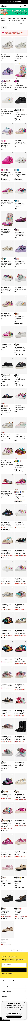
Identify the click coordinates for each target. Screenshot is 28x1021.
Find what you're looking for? (13, 950)
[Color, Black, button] (18, 344)
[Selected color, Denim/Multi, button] (2, 791)
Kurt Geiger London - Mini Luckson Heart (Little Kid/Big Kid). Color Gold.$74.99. (7, 254)
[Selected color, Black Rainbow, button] (2, 406)
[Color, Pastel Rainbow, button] (4, 406)
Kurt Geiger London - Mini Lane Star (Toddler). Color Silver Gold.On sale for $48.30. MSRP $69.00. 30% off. (7, 598)
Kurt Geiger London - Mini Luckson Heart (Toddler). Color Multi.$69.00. (20, 196)
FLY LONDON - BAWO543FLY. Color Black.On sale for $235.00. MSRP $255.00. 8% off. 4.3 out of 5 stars (7, 904)
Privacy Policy (17, 1009)
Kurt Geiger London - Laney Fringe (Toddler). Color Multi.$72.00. (20, 281)
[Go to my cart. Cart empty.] (21, 6)
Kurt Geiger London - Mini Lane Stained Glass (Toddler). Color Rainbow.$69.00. (7, 310)
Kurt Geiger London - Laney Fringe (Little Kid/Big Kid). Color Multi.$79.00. (7, 758)
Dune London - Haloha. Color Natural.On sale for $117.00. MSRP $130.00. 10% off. (7, 933)
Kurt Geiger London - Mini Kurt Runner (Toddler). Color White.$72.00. (7, 49)
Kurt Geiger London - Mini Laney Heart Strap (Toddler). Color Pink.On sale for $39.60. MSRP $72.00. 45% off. (20, 845)
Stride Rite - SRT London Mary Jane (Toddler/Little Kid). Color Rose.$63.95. (7, 873)
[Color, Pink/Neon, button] (7, 81)
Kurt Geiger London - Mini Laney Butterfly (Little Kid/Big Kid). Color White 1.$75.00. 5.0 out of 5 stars (20, 340)
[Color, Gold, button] (18, 201)
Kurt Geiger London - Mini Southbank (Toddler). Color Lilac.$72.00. (7, 136)
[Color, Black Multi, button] (18, 81)
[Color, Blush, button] (4, 170)
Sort (21, 23)
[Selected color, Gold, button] (2, 259)
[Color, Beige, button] (7, 375)
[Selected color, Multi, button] (15, 201)
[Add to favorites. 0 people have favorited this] (12, 38)
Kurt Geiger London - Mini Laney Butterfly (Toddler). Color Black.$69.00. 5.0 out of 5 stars (20, 371)
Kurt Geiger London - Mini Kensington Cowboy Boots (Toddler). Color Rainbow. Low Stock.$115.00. (7, 225)
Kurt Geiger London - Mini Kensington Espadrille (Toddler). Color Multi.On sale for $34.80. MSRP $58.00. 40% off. (20, 652)
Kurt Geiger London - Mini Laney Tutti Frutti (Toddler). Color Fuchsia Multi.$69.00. (7, 340)
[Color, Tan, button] (4, 877)
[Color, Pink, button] (7, 406)
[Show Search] (17, 6)
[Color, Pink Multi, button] (9, 81)
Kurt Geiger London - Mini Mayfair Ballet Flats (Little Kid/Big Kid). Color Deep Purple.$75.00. (20, 225)
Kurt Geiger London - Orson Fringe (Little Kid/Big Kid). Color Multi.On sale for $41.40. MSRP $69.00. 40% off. (20, 678)
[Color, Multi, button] (18, 110)
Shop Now (18, 3)
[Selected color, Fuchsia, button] (2, 170)
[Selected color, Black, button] (15, 110)
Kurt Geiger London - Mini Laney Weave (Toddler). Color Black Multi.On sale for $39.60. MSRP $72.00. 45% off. (7, 704)
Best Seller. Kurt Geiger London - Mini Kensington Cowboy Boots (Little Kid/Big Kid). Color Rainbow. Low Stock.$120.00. (20, 76)
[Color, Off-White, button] (18, 908)
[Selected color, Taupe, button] (15, 877)
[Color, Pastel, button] (20, 461)
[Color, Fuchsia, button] (4, 141)
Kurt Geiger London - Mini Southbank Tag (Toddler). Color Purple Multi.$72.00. (20, 254)
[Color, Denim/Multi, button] (9, 820)
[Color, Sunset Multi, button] (4, 81)
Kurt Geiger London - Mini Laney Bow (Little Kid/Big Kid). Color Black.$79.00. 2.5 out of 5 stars (20, 106)
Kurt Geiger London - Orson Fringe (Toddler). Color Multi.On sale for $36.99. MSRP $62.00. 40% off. (7, 678)
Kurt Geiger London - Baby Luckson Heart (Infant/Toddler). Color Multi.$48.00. (20, 401)
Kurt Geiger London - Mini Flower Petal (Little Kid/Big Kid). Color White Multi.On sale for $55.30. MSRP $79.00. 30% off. (20, 572)
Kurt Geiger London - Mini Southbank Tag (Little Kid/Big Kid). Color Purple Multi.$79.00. (7, 76)
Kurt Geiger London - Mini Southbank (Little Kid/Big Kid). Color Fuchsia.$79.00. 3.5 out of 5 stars (7, 166)
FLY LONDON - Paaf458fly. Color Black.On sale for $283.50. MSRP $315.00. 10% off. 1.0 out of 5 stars (20, 904)
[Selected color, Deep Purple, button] (15, 230)
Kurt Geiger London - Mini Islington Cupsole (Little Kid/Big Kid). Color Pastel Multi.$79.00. (20, 429)
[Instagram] (3, 980)
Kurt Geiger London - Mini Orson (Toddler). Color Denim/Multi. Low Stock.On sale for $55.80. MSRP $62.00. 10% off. (7, 787)
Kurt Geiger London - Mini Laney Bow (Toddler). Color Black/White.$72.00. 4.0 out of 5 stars (7, 371)
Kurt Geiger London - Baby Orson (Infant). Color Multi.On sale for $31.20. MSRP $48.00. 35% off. (7, 652)
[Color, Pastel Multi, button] (7, 820)
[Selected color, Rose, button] (2, 877)
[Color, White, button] (18, 375)
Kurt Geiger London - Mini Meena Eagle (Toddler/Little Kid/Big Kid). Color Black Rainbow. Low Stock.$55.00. (7, 401)
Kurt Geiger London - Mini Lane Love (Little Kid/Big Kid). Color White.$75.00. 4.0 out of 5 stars (20, 166)
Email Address (7, 964)
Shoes (2, 27)
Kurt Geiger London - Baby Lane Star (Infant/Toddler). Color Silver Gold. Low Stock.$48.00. (7, 429)
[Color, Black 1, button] (23, 877)
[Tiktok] (8, 980)
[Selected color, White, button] (15, 170)
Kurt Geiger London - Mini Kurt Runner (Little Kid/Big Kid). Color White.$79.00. (20, 49)
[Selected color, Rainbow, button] (15, 81)
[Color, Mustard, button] (20, 877)
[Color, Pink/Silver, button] (18, 492)
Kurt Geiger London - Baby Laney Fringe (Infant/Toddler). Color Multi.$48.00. (20, 758)
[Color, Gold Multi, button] (4, 791)
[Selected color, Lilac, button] (2, 141)
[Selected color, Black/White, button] (2, 375)
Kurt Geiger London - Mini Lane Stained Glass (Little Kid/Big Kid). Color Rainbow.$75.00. (20, 136)
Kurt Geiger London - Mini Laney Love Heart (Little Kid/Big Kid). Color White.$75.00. (7, 106)
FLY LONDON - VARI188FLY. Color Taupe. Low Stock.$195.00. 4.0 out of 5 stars (20, 873)
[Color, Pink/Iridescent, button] (23, 110)
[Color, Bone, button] (18, 230)
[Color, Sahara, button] (4, 908)
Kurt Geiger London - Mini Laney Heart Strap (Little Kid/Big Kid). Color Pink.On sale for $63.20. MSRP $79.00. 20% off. (20, 816)
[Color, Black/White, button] (20, 110)
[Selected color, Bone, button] (15, 791)
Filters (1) (8, 23)
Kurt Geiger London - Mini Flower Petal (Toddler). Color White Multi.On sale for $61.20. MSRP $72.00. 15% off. (20, 517)
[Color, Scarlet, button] (20, 908)
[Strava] (13, 980)
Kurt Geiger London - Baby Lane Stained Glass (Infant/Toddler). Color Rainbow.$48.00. (7, 457)
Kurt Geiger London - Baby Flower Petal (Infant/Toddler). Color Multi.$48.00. (7, 281)
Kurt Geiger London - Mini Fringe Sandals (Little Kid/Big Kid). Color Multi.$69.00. (7, 488)
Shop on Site (15, 13)
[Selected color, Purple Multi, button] (2, 81)
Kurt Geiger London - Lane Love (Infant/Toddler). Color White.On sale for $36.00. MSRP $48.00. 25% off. (7, 572)
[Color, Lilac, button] (7, 170)
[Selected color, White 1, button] (15, 344)
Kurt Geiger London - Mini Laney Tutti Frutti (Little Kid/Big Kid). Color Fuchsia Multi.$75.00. (7, 196)
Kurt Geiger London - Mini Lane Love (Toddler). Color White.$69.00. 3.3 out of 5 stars (20, 310)
